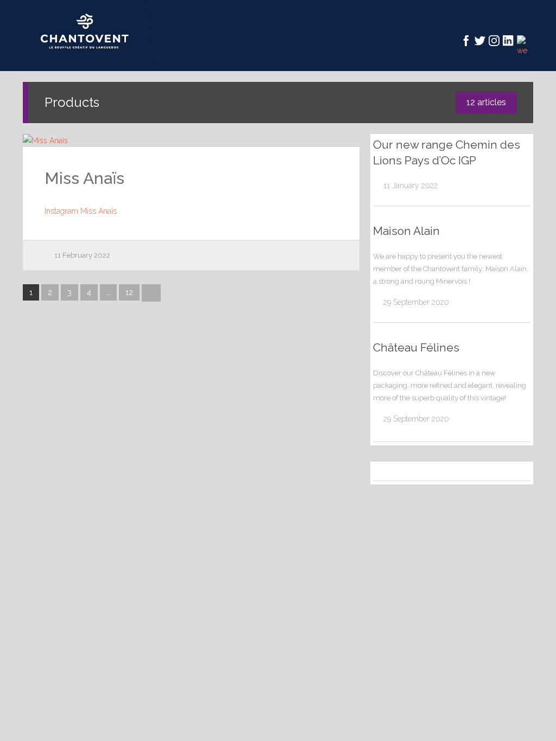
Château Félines (416, 347)
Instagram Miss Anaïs (81, 211)
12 (129, 292)
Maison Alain (406, 231)
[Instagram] (494, 40)
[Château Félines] (378, 418)
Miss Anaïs (84, 178)
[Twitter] (480, 40)
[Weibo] (522, 40)
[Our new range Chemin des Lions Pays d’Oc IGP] (378, 185)
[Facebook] (465, 40)
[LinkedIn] (508, 40)
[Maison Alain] (378, 302)
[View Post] (351, 139)
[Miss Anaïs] (191, 141)
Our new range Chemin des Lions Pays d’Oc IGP (446, 152)
